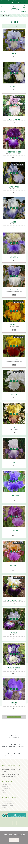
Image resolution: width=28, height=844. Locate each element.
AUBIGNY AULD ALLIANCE (14, 600)
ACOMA (14, 54)
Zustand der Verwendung (8, 805)
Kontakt (4, 807)
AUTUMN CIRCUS (14, 668)
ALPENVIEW (14, 290)
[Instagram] (14, 823)
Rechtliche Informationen (8, 803)
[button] (11, 40)
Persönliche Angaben (7, 784)
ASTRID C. (14, 462)
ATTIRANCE (14, 530)
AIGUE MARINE (14, 187)
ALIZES (14, 222)
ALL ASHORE (14, 257)
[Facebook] (19, 823)
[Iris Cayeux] (14, 7)
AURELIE (14, 633)
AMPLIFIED (14, 325)
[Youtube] (24, 823)
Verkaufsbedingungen (7, 801)
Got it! (14, 839)
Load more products (14, 717)
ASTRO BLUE (14, 495)
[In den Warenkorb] (14, 73)
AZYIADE (14, 703)
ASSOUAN (14, 427)
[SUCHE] (25, 3)
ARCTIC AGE (14, 395)
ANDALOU (14, 360)
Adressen (4, 790)
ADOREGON (14, 86)
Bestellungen (5, 786)
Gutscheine (4, 792)
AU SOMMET (14, 565)
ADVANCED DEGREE (14, 119)
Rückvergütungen (6, 788)
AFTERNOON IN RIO (14, 152)
